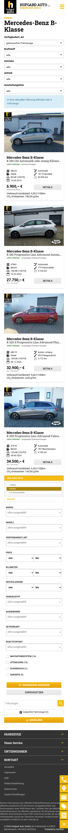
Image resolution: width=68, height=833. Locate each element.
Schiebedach (18, 668)
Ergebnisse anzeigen (34, 685)
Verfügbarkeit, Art (14, 37)
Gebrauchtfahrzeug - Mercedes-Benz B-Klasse (34, 247)
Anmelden (9, 767)
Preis (9, 552)
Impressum (10, 772)
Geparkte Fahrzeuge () (35, 712)
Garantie (16, 674)
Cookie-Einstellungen (14, 794)
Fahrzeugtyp (13, 596)
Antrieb (8, 73)
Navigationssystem (23, 656)
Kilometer (12, 567)
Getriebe (9, 61)
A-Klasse (12, 485)
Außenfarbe (13, 611)
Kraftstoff (9, 49)
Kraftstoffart (14, 642)
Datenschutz (10, 789)
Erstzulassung (14, 582)
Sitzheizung (19, 662)
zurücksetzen (34, 692)
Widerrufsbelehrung (14, 783)
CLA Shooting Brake (17, 492)
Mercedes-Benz (15, 478)
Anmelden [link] (35, 720)
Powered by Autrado (54, 829)
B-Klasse (12, 489)
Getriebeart (13, 627)
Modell (10, 522)
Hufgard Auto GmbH (36, 4)
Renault (10, 499)
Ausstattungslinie (14, 85)
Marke (9, 507)
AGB (6, 778)
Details (47, 187)
